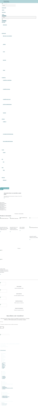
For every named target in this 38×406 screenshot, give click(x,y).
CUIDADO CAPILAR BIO (6, 165)
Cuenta (3, 14)
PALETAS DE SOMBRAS (6, 54)
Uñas (4, 70)
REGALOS (3, 360)
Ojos (4, 51)
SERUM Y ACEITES (5, 147)
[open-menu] (35, 18)
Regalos (4, 180)
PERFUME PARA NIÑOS (6, 31)
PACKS (4, 95)
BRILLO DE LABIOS (5, 47)
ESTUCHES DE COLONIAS (6, 28)
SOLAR (3, 361)
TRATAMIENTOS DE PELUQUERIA (7, 148)
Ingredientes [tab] (2, 204)
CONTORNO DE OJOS (6, 92)
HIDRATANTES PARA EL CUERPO (7, 84)
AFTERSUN (4, 154)
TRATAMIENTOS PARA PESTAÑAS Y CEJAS (9, 57)
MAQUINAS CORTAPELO (6, 145)
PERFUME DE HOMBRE (6, 30)
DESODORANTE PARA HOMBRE (7, 174)
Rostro (4, 60)
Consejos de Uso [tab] (3, 205)
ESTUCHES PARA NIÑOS (6, 182)
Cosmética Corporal (7, 80)
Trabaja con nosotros (5, 393)
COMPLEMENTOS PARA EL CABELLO (8, 126)
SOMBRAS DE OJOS (5, 56)
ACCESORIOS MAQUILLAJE (7, 37)
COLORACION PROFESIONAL (7, 126)
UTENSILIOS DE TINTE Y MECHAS (7, 138)
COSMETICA (3, 353)
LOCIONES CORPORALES (6, 85)
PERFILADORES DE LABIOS (7, 48)
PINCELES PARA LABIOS (6, 41)
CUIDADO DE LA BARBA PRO (7, 174)
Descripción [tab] (2, 202)
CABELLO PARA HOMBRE (6, 172)
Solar (4, 152)
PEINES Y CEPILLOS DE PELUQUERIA (8, 146)
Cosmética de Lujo (6, 99)
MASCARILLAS (5, 128)
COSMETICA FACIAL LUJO (6, 101)
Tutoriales (4, 373)
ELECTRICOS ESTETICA (6, 108)
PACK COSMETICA (5, 184)
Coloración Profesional (8, 134)
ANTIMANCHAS (5, 91)
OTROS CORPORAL (5, 86)
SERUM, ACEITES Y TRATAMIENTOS (8, 130)
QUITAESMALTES (5, 74)
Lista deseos (4, 12)
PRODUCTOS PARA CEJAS (6, 56)
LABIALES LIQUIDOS (6, 47)
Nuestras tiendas (5, 394)
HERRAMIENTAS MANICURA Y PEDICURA (9, 74)
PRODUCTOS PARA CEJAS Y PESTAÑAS (8, 109)
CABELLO (3, 364)
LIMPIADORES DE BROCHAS (7, 40)
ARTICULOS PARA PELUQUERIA (7, 144)
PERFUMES (3, 359)
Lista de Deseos (4, 387)
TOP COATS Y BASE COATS (6, 75)
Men (4, 170)
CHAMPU (4, 125)
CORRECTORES (5, 65)
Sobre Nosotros (4, 392)
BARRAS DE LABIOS (6, 46)
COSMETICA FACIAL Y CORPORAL (8, 106)
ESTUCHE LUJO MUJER (6, 27)
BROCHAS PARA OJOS (6, 38)
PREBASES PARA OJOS (6, 55)
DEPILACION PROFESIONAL (7, 107)
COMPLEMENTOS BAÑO (6, 114)
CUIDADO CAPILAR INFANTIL (7, 127)
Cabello (4, 121)
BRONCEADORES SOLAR (6, 155)
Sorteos (3, 378)
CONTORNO (4, 64)
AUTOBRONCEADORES (6, 154)
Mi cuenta (3, 386)
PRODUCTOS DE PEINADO (6, 129)
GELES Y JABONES (5, 115)
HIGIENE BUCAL (5, 116)
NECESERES (4, 183)
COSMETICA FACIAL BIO (6, 164)
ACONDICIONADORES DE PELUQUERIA (8, 143)
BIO (2, 354)
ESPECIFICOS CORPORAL (6, 83)
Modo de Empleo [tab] (3, 203)
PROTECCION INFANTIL (6, 157)
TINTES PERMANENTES (6, 137)
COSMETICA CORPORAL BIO (7, 164)
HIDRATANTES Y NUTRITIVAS (7, 93)
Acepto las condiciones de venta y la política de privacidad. (9, 324)
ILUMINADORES (5, 66)
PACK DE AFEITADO (5, 185)
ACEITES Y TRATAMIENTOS (7, 123)
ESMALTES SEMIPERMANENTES (7, 73)
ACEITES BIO (5, 163)
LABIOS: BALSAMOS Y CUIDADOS (7, 94)
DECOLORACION (5, 136)
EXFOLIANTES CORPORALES (7, 84)
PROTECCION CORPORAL (6, 156)
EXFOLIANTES (5, 93)
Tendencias (4, 372)
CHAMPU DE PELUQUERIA (6, 144)
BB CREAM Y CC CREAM (6, 62)
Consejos (3, 371)
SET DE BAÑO (5, 117)
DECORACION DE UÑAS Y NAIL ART (8, 72)
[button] (15, 22)
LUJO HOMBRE (5, 29)
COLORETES (4, 63)
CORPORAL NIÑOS (5, 82)
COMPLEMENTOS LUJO (6, 26)
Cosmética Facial (6, 89)
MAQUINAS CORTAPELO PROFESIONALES (9, 175)
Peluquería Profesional (8, 141)
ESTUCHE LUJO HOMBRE (6, 27)
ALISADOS (4, 124)
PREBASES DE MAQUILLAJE (7, 67)
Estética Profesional (7, 104)
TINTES (4, 131)
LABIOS (4, 44)
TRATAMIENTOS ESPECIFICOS (7, 96)
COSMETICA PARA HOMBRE (7, 173)
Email (0, 321)
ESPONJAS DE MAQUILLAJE (7, 39)
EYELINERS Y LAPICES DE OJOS (7, 53)
